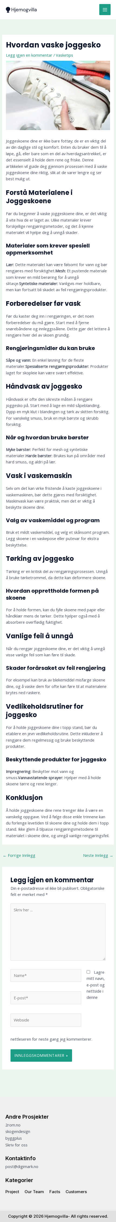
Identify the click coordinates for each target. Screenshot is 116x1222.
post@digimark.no (21, 1166)
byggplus (13, 1138)
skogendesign (17, 1131)
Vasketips (64, 55)
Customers (76, 1191)
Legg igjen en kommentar (29, 55)
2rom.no (13, 1125)
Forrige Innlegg (19, 855)
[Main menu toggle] (105, 9)
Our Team (34, 1191)
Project (12, 1191)
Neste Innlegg (98, 855)
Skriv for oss (16, 1145)
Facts (54, 1191)
